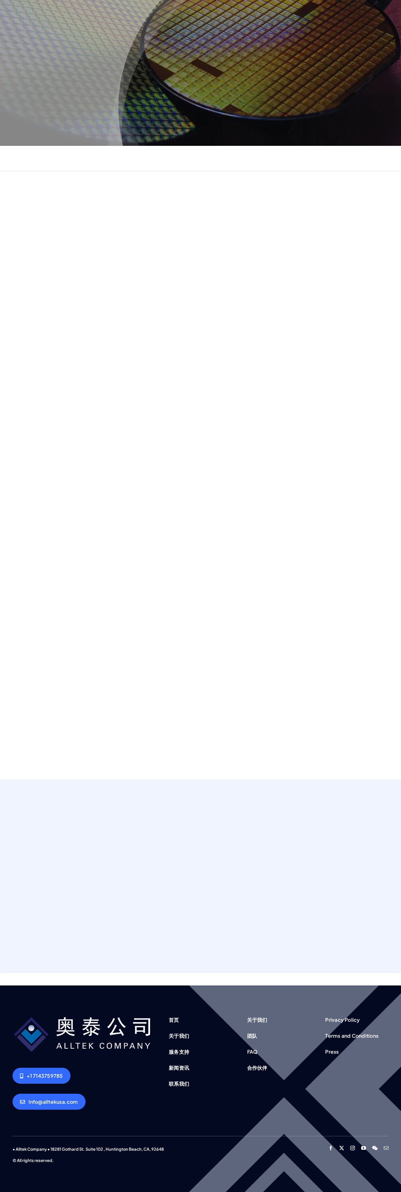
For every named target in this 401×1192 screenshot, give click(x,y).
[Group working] (83, 1016)
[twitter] (341, 1148)
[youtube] (363, 1148)
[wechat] (375, 1148)
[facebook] (330, 1148)
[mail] (386, 1148)
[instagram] (352, 1148)
